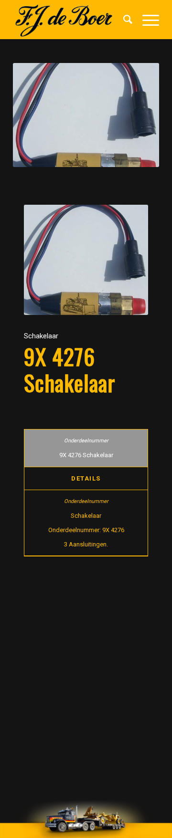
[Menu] (146, 19)
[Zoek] (123, 19)
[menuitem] (123, 19)
